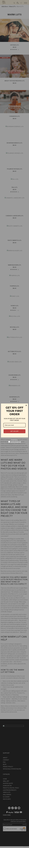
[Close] (26, 405)
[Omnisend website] (14, 440)
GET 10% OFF (14, 431)
